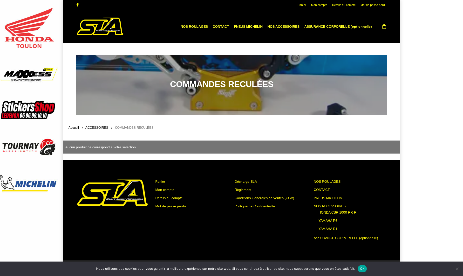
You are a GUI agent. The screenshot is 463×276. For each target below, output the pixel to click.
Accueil (73, 127)
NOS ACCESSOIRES (330, 206)
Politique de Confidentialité (255, 206)
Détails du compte (169, 198)
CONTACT (322, 190)
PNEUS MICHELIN (328, 198)
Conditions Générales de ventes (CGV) (264, 198)
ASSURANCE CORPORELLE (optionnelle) (346, 238)
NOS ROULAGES (327, 181)
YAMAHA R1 (328, 229)
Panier (160, 181)
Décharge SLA (246, 181)
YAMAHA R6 (328, 220)
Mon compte (164, 190)
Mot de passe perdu (170, 206)
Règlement (243, 190)
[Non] (457, 268)
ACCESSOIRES (96, 127)
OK (362, 268)
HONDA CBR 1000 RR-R (337, 212)
